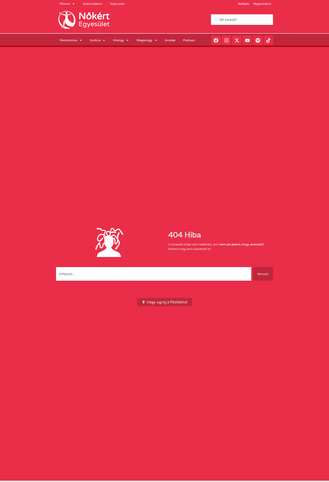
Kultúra (95, 40)
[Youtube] (247, 40)
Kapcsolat (117, 4)
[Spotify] (258, 40)
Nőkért (93, 16)
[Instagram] (226, 40)
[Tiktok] (268, 40)
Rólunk (65, 4)
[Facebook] (216, 40)
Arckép (170, 40)
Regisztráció (262, 4)
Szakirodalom (92, 4)
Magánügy (144, 40)
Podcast (189, 40)
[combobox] (242, 19)
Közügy (118, 40)
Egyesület (93, 24)
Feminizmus (68, 40)
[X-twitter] (237, 40)
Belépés (243, 4)
